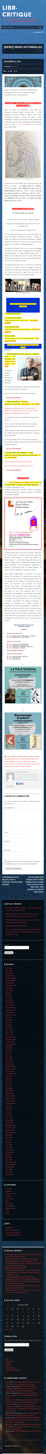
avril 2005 (9, 1160)
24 (28, 1323)
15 (18, 1319)
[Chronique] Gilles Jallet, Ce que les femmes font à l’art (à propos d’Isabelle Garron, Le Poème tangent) (23, 1409)
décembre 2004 (11, 1162)
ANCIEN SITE (10, 1368)
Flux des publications (12, 1230)
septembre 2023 (11, 1044)
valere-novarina (15, 766)
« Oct (6, 1329)
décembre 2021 (11, 1096)
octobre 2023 (10, 1042)
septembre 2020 (11, 1133)
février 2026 (9, 973)
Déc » (11, 1329)
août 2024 (9, 1017)
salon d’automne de (21, 482)
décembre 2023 (11, 1037)
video (7, 1213)
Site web (7, 850)
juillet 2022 (9, 1079)
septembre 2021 (11, 1103)
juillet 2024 (9, 1020)
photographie (10, 1206)
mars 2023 (9, 1059)
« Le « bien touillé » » (25, 124)
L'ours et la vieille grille (23, 761)
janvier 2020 (9, 1152)
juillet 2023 (9, 1049)
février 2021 (9, 1120)
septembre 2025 (11, 985)
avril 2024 (9, 1027)
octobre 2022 (10, 1071)
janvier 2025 (9, 1005)
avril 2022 (9, 1086)
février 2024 (9, 1032)
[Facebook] (42, 32)
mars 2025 (9, 1000)
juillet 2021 (9, 1108)
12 (39, 1316)
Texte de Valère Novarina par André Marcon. (18, 462)
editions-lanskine (34, 756)
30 (23, 1326)
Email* (6, 945)
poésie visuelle (10, 1208)
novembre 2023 (11, 1039)
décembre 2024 (11, 1007)
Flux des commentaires (13, 1232)
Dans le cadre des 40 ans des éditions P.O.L (18, 466)
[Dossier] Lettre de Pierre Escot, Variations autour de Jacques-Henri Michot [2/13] (22, 1395)
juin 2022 (8, 1081)
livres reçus (9, 1198)
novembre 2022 (11, 1069)
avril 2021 (9, 1115)
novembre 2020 (11, 1128)
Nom (6, 832)
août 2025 (9, 988)
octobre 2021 (10, 1101)
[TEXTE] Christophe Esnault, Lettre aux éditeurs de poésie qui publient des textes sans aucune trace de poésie (23, 1427)
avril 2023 (9, 1056)
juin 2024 (8, 1022)
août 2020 (9, 1135)
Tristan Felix (10, 1404)
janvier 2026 (9, 975)
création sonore (11, 1194)
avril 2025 (9, 998)
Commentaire (9, 808)
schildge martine (11, 1406)
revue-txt (14, 764)
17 (28, 1319)
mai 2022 (9, 1084)
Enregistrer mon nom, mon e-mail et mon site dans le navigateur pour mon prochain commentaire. (22, 863)
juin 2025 (8, 993)
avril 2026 (9, 968)
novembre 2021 (11, 1098)
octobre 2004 (10, 1167)
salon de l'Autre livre (23, 764)
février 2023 (9, 1061)
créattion (8, 1363)
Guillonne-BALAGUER (27, 759)
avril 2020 (9, 1145)
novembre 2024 (11, 1010)
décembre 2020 (11, 1125)
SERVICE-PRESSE (12, 1370)
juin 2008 (8, 1157)
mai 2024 (9, 1025)
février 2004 (9, 1174)
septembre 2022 (11, 1074)
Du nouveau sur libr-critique (14, 1283)
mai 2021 (9, 1113)
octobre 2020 (10, 1130)
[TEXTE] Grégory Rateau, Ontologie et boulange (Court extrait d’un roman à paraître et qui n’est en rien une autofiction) (21, 1389)
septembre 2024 (11, 1015)
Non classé (9, 1203)
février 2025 (9, 1002)
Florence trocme (11, 1400)
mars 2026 (9, 971)
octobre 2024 (10, 1012)
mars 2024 (9, 1029)
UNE (16, 66)
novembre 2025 (11, 980)
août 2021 (9, 1106)
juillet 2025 (9, 990)
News (13, 66)
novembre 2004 (11, 1165)
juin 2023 (8, 1052)
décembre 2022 (11, 1066)
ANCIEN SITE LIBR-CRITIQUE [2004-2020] (23, 22)
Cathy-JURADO (11, 756)
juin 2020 (8, 1140)
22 (18, 1323)
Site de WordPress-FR (13, 1235)
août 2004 (9, 1169)
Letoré (8, 1382)
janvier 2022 (9, 1093)
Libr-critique (17, 11)
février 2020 (9, 1150)
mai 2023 (9, 1054)
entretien (8, 1196)
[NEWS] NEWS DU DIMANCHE (16, 926)
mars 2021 (9, 1118)
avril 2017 (9, 1155)
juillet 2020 (9, 1138)
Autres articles (10, 786)
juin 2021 (8, 1111)
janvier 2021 (9, 1123)
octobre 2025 (10, 983)
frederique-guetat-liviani (11, 759)
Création (8, 1191)
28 (12, 1326)
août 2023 (9, 1047)
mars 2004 (9, 1172)
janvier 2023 (9, 1064)
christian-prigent (23, 756)
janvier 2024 (9, 1034)
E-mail (7, 841)
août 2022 (9, 1076)
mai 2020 (9, 1142)
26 (39, 1323)
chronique (9, 1189)
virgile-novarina (25, 766)
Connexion (9, 1227)
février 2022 (9, 1091)
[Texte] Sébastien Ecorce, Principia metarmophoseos (23, 1281)
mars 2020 (9, 1147)
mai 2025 (9, 995)
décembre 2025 (11, 978)
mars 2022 (9, 1088)
